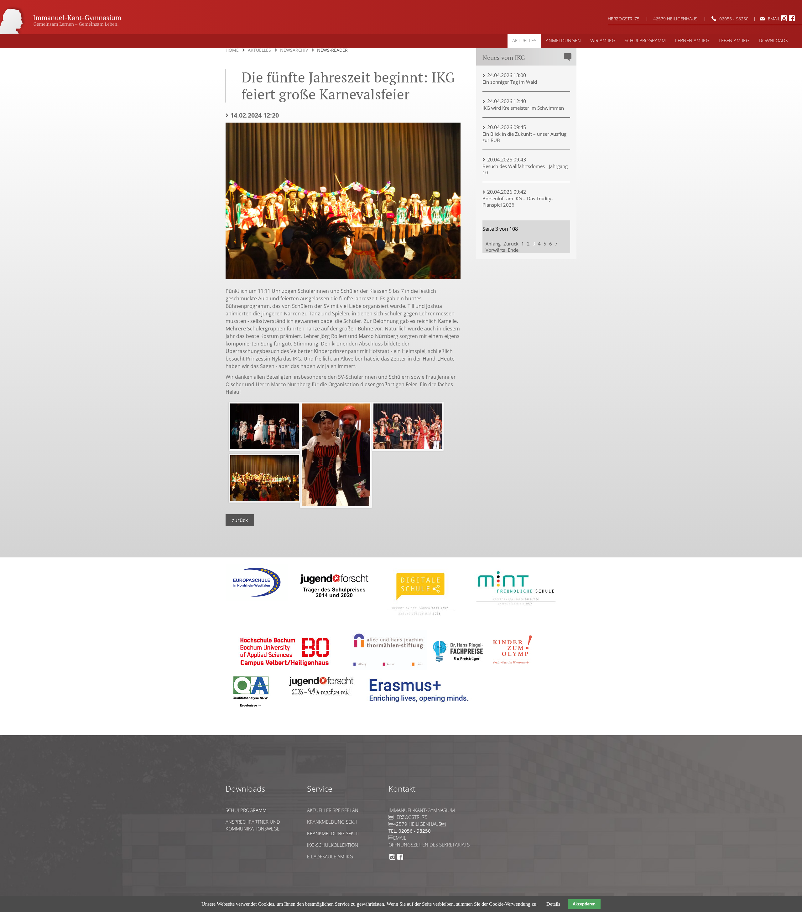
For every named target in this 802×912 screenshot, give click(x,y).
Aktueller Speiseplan (332, 810)
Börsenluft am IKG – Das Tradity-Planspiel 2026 (517, 201)
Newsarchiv (294, 50)
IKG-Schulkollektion (332, 845)
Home (232, 50)
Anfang (493, 243)
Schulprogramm (246, 810)
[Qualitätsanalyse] (257, 599)
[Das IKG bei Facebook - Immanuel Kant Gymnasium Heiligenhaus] (792, 20)
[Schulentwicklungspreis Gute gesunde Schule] (516, 609)
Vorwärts (495, 250)
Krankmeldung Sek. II (333, 833)
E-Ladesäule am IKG (330, 856)
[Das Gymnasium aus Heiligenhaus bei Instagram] (784, 20)
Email (774, 19)
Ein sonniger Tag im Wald (509, 82)
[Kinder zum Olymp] (514, 668)
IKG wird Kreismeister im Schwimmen (523, 108)
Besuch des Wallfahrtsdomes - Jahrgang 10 (525, 169)
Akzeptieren (584, 904)
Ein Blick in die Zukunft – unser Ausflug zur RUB (524, 137)
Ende (513, 250)
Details (553, 904)
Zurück (240, 520)
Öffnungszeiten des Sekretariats (429, 844)
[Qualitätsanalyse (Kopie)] (421, 706)
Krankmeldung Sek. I (332, 822)
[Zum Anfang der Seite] (245, 732)
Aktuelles (259, 50)
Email (397, 838)
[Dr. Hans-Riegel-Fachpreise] (458, 660)
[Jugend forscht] (333, 601)
